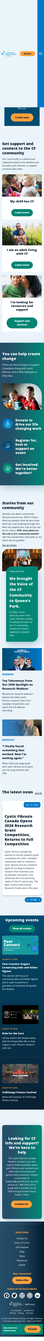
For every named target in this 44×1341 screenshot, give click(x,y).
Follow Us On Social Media (22, 1288)
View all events (22, 928)
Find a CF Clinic (22, 1242)
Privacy (21, 1313)
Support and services (22, 322)
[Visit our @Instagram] (22, 1296)
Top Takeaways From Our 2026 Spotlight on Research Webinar (17, 684)
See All (38, 793)
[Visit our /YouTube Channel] (30, 1296)
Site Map (29, 1313)
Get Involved (22, 1247)
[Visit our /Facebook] (7, 1296)
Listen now (22, 117)
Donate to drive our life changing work (28, 424)
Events (22, 1264)
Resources (22, 1260)
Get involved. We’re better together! (27, 468)
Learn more (22, 212)
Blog (22, 1251)
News (22, 1256)
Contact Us (21, 1204)
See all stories (9, 545)
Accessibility (16, 1310)
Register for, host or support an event (26, 446)
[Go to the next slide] (39, 900)
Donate (27, 53)
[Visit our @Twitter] (14, 1296)
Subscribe (22, 1280)
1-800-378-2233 (26, 1184)
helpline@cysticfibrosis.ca (19, 1181)
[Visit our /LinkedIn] (37, 1295)
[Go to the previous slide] (27, 900)
